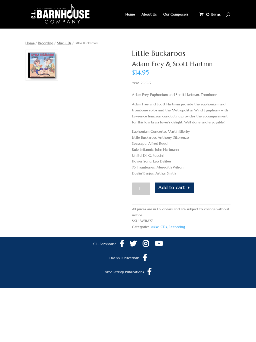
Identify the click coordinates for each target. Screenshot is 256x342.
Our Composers (175, 15)
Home (130, 15)
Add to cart (171, 187)
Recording (45, 43)
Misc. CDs (64, 43)
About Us (149, 15)
